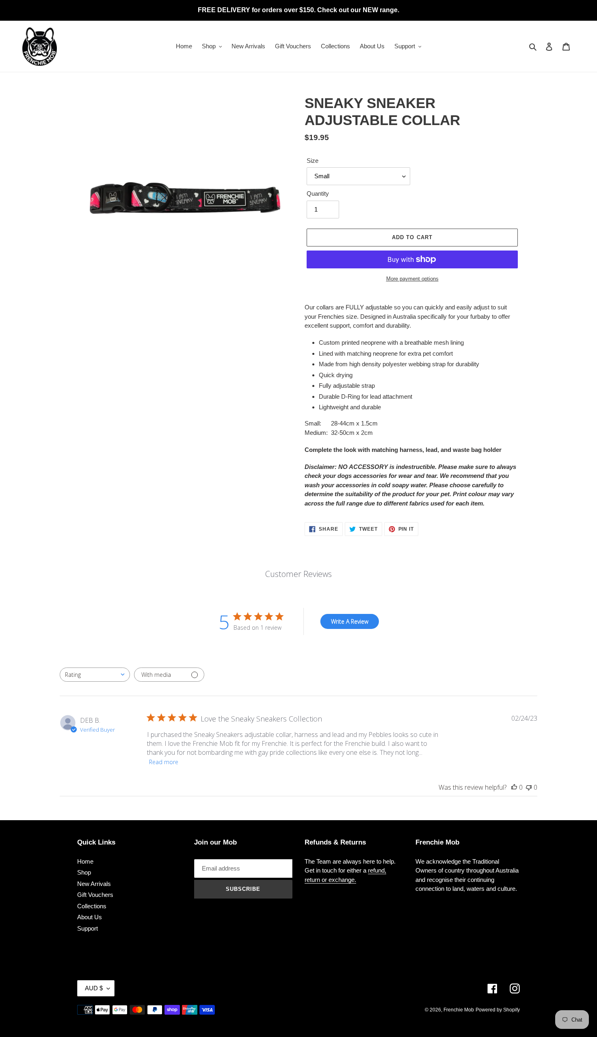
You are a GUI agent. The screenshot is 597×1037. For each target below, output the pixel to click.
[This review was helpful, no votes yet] (514, 787)
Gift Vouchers (95, 894)
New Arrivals (94, 883)
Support (87, 928)
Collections (91, 906)
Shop (84, 872)
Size (312, 160)
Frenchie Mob (458, 1010)
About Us (89, 917)
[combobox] (95, 675)
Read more (163, 762)
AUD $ (94, 988)
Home (85, 861)
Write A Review (349, 621)
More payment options (412, 279)
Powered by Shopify (498, 1010)
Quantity (318, 193)
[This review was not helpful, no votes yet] (529, 787)
